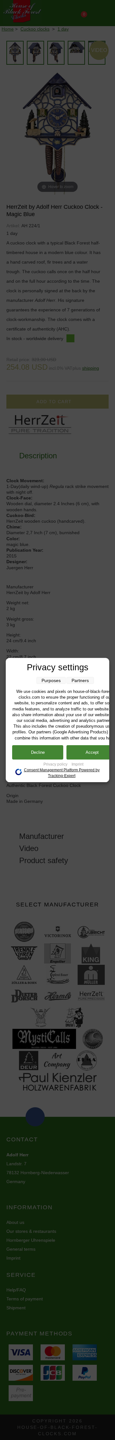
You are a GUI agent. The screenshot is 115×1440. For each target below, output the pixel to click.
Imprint (77, 764)
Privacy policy (55, 764)
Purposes (51, 680)
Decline (38, 752)
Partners (80, 680)
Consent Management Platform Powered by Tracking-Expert (62, 773)
